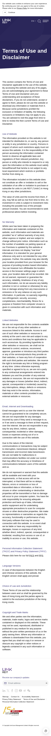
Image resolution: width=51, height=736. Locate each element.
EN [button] (32, 21)
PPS (41, 555)
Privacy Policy (22, 8)
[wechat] (28, 691)
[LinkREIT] (25, 670)
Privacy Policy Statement (11, 699)
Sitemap (5, 697)
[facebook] (11, 691)
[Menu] (46, 21)
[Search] (39, 21)
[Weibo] (24, 691)
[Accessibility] (46, 731)
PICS (31, 555)
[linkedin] (3, 691)
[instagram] (16, 691)
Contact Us (15, 697)
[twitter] (7, 691)
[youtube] (20, 691)
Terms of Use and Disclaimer (34, 699)
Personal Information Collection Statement (18, 702)
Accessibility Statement (30, 697)
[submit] (46, 683)
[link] (6, 21)
